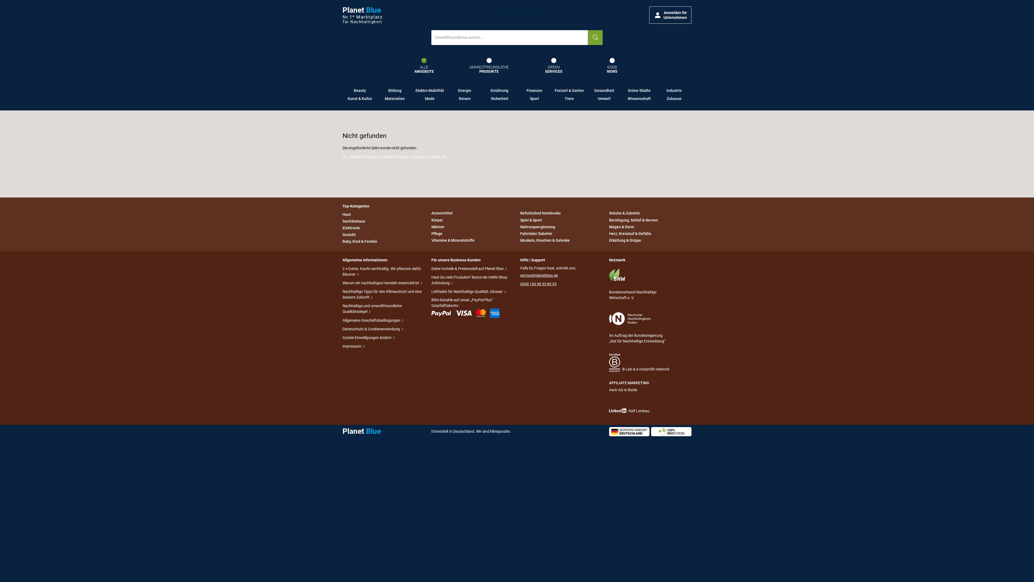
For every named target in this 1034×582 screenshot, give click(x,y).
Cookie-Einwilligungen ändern (367, 337)
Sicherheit (499, 98)
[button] (670, 15)
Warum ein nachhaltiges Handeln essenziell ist (381, 283)
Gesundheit (604, 90)
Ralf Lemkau (638, 411)
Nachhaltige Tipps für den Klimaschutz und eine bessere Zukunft (382, 294)
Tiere (569, 98)
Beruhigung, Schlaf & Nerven (633, 220)
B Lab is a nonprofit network (645, 369)
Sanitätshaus (354, 221)
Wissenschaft (639, 98)
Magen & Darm (621, 227)
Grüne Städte (639, 90)
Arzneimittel (442, 213)
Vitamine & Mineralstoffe (452, 240)
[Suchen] (595, 37)
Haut (347, 214)
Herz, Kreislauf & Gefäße (630, 233)
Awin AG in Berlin (623, 390)
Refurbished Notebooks (540, 213)
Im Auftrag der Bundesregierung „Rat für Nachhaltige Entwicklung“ (637, 338)
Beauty (360, 90)
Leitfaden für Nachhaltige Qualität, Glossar (467, 291)
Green (554, 69)
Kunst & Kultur (360, 98)
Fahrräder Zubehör (536, 233)
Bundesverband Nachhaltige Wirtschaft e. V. (632, 295)
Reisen (465, 98)
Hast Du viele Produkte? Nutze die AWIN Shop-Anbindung (469, 280)
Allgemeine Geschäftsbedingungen (372, 320)
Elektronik (351, 228)
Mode (430, 98)
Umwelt (604, 98)
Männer (438, 227)
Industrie (674, 90)
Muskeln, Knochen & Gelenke (545, 240)
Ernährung (499, 90)
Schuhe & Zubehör (624, 213)
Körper (437, 220)
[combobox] (509, 37)
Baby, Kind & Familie (360, 241)
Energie (464, 90)
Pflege (436, 233)
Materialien (395, 98)
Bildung (394, 90)
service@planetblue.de (539, 275)
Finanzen (534, 90)
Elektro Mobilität (429, 90)
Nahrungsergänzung (537, 227)
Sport (534, 98)
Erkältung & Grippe (625, 240)
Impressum (352, 346)
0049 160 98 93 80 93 (538, 284)
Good (612, 69)
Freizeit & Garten (569, 90)
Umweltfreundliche (489, 69)
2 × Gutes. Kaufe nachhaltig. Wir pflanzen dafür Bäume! (382, 271)
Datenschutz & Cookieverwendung (372, 329)
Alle (424, 69)
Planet (362, 15)
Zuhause (674, 98)
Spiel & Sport (531, 220)
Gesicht (349, 235)
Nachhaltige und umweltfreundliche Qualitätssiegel (372, 309)
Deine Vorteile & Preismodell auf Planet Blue (467, 268)
